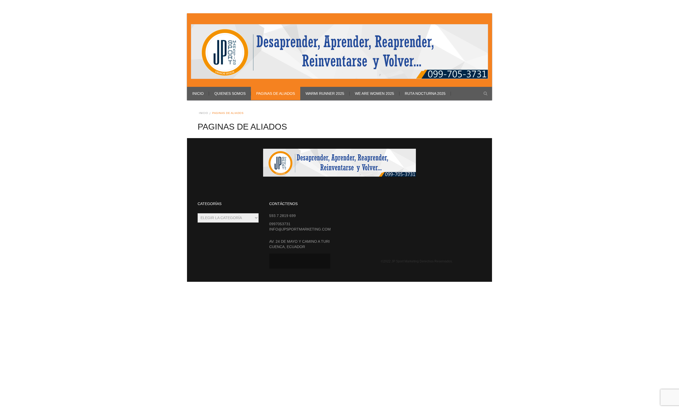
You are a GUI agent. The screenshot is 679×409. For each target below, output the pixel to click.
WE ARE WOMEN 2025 (374, 93)
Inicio (203, 113)
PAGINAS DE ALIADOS (275, 93)
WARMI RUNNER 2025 (325, 93)
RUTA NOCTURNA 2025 (425, 93)
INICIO (198, 93)
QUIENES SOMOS (230, 93)
